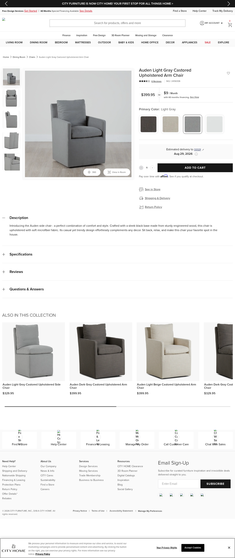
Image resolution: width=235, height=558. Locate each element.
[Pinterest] (191, 494)
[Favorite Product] (228, 73)
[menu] (117, 42)
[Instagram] (161, 494)
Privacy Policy (42, 554)
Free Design (99, 35)
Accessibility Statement (121, 511)
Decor (170, 42)
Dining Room (38, 42)
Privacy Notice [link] (80, 511)
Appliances (189, 42)
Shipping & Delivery (157, 198)
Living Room (14, 42)
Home (6, 57)
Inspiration (81, 35)
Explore (223, 42)
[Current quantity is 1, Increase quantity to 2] (152, 168)
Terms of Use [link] (98, 511)
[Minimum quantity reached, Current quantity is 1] (141, 168)
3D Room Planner (120, 35)
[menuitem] (14, 42)
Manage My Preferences (150, 511)
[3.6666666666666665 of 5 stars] (144, 81)
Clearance (167, 35)
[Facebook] (171, 494)
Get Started (30, 11)
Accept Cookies (193, 547)
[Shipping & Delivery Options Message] (195, 154)
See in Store (152, 189)
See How (194, 97)
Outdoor (104, 42)
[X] (181, 494)
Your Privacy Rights (166, 547)
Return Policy (153, 207)
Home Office (149, 42)
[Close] (229, 547)
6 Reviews (156, 81)
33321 (197, 149)
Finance (66, 35)
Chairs (32, 57)
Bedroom (61, 42)
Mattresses (83, 42)
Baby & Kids (126, 42)
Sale (208, 42)
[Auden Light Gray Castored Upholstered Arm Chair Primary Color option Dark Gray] (148, 124)
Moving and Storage (145, 35)
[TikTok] (202, 494)
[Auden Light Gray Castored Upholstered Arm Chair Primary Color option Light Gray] (192, 124)
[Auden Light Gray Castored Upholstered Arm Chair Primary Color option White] (214, 124)
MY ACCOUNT (214, 23)
